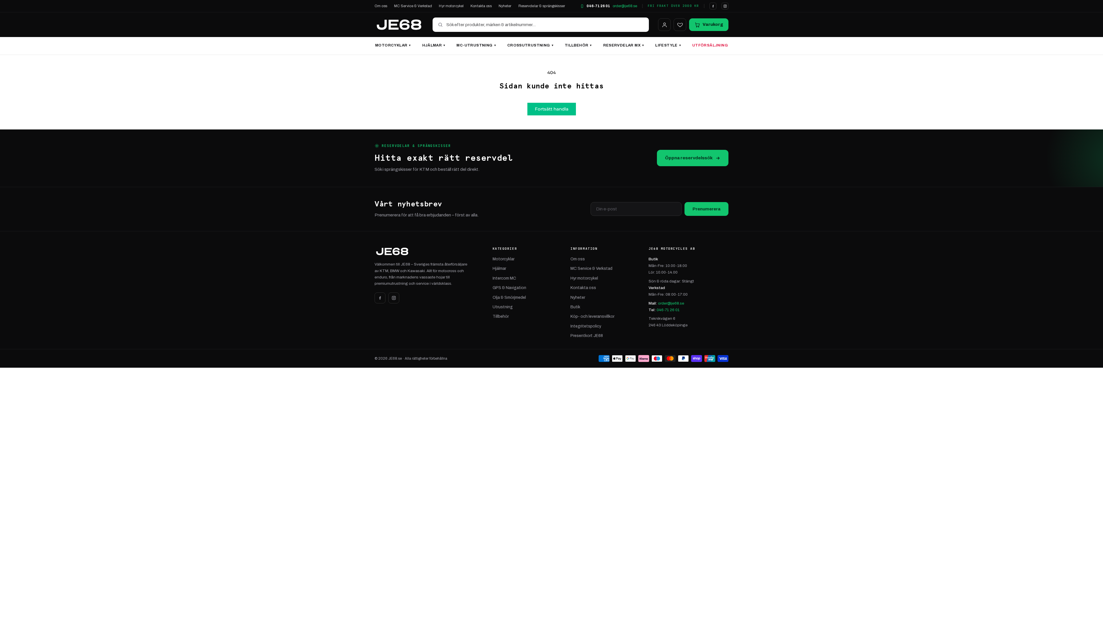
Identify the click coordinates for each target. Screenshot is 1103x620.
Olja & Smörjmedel (509, 297)
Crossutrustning (530, 45)
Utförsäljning (710, 45)
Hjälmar (433, 45)
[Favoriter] (680, 24)
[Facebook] (712, 6)
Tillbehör (578, 45)
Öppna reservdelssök (689, 157)
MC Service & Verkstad (413, 6)
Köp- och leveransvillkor (592, 316)
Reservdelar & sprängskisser (541, 6)
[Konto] (664, 24)
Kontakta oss (481, 6)
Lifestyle (668, 45)
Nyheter (505, 6)
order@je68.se (625, 6)
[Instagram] (725, 6)
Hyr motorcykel (451, 6)
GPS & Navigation (509, 288)
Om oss (381, 6)
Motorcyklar (393, 45)
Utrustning (503, 307)
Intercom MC (504, 278)
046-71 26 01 (598, 6)
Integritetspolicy (585, 326)
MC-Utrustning (475, 45)
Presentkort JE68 (586, 336)
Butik (575, 307)
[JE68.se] (399, 25)
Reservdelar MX (623, 45)
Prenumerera (706, 209)
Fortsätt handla (551, 109)
